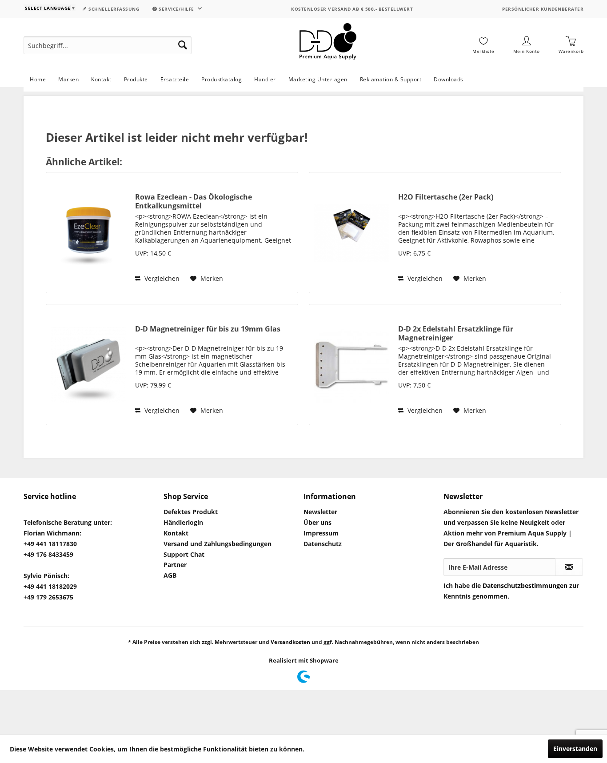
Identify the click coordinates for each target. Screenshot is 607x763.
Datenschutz (323, 543)
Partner (175, 564)
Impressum (321, 533)
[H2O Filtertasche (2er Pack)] (351, 232)
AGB (170, 575)
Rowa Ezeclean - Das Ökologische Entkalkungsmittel (193, 201)
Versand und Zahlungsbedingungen (218, 543)
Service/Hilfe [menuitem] (176, 9)
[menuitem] (108, 45)
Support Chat (184, 554)
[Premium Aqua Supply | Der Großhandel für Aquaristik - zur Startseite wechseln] (328, 45)
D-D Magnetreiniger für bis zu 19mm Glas (207, 329)
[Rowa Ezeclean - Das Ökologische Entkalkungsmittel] (88, 232)
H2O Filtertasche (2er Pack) (445, 197)
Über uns (317, 522)
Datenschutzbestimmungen (525, 585)
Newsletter (320, 511)
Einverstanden (575, 748)
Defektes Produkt (191, 511)
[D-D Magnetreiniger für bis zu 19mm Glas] (88, 364)
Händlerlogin (183, 522)
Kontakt (176, 533)
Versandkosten (290, 642)
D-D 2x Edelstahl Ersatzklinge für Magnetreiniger (455, 333)
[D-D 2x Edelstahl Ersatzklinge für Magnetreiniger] (351, 364)
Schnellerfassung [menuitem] (113, 9)
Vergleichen (161, 278)
